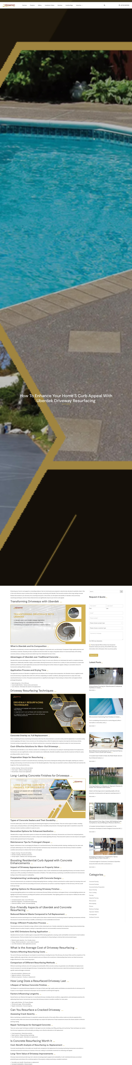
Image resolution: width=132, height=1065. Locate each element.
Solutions (60, 5)
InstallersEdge (69, 5)
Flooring (91, 895)
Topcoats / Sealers (94, 911)
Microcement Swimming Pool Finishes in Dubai (104, 717)
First (90, 608)
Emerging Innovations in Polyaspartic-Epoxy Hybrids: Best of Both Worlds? (103, 857)
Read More (92, 690)
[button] (104, 5)
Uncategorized (93, 914)
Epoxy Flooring (93, 889)
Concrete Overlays (94, 884)
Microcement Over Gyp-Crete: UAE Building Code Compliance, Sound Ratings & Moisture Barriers (105, 822)
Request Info (93, 655)
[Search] (121, 591)
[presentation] (106, 676)
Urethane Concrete (94, 917)
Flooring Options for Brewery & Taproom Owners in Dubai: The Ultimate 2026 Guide (105, 786)
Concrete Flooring (93, 881)
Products (32, 5)
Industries (78, 5)
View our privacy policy (111, 649)
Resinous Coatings (94, 909)
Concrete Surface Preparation (96, 887)
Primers (91, 906)
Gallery (40, 5)
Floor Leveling (92, 892)
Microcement (92, 900)
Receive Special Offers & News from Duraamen (103, 645)
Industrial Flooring (93, 898)
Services (24, 5)
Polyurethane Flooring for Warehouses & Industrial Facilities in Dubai (105, 687)
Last (107, 608)
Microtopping (92, 903)
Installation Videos (49, 5)
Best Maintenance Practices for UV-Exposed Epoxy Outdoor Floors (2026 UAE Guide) (105, 751)
